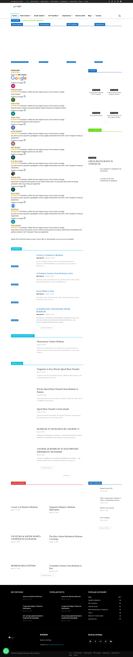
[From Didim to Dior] (22, 296)
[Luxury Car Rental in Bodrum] (107, 47)
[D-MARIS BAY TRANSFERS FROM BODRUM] (22, 314)
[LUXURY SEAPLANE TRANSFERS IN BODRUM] (93, 181)
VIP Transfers (71, 61)
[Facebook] (109, 1)
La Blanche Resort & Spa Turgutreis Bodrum (114, 93)
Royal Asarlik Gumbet (96, 115)
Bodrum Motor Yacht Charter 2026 (22, 56)
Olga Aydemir (40, 258)
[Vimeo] (118, 1)
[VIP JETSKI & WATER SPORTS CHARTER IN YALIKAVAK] (28, 525)
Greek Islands (43, 61)
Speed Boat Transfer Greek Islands (53, 409)
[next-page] (106, 122)
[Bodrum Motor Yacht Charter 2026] (24, 47)
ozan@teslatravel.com (55, 645)
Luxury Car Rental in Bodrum (32, 20)
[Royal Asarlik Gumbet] (96, 104)
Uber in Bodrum (105, 518)
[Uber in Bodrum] (93, 520)
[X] (115, 1)
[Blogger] (90, 641)
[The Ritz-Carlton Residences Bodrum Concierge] (66, 525)
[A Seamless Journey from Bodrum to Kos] (22, 278)
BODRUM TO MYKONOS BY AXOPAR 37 (58, 429)
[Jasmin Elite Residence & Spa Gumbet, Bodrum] (114, 104)
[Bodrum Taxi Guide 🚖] (93, 510)
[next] (119, 20)
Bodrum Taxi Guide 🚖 (107, 508)
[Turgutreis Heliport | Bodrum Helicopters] (66, 495)
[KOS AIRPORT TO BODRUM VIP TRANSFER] (93, 171)
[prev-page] (103, 122)
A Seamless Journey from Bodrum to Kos (54, 273)
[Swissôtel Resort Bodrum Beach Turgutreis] (96, 81)
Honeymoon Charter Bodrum (50, 341)
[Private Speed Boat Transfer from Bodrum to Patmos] (22, 396)
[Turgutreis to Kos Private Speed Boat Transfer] (52, 47)
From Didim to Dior (45, 291)
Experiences (98, 61)
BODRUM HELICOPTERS (23, 565)
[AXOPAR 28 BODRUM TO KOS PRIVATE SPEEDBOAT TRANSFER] (22, 455)
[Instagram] (112, 1)
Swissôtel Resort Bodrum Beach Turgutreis (96, 93)
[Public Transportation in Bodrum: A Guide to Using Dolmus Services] (93, 500)
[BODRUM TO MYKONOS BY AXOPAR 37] (22, 436)
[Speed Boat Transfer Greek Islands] (22, 416)
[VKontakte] (111, 641)
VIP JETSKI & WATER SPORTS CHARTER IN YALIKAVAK (26, 537)
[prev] (115, 20)
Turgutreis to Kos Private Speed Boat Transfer (52, 56)
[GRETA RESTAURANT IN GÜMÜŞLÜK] (80, 47)
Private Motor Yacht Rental (20, 61)
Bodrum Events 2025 (106, 488)
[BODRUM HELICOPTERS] (28, 554)
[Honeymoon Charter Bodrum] (22, 348)
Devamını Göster (46, 328)
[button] (119, 15)
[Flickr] (101, 641)
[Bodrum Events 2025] (93, 490)
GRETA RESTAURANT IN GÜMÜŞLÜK (79, 56)
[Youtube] (121, 1)
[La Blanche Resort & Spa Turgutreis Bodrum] (114, 81)
